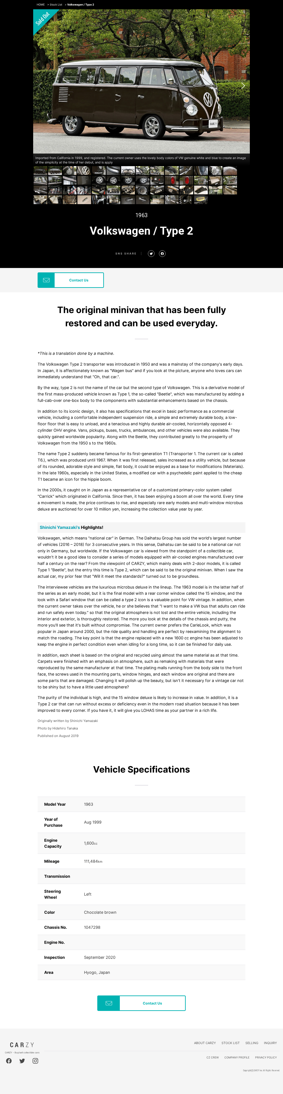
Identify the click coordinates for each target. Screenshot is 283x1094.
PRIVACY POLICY (266, 1057)
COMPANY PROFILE (236, 1057)
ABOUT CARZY (205, 1043)
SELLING (251, 1043)
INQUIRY (270, 1043)
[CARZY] (22, 1046)
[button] (243, 86)
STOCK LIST (231, 1043)
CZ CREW (213, 1057)
